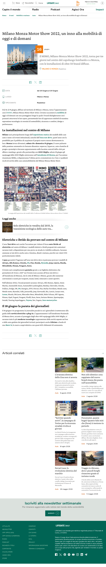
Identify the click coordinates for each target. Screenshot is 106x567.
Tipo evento (10, 103)
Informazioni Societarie (38, 545)
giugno (46, 49)
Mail (30, 539)
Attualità (6, 526)
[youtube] (73, 554)
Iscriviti (51, 513)
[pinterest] (65, 554)
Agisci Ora (78, 9)
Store (18, 3)
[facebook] (56, 554)
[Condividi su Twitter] (35, 82)
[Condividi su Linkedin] (40, 82)
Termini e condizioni (37, 549)
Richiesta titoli (8, 545)
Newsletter (29, 3)
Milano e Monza (50, 69)
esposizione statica (41, 135)
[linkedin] (82, 554)
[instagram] (77, 554)
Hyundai (44, 263)
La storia (32, 536)
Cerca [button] (41, 3)
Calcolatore (7, 552)
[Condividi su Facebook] (30, 82)
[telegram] (86, 554)
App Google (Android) (11, 536)
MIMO (9, 113)
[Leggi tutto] (102, 353)
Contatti (32, 529)
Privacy (32, 542)
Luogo (8, 97)
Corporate (6, 549)
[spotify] (69, 554)
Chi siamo (32, 533)
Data (7, 91)
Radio (35, 9)
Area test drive (46, 137)
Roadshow (62, 69)
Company (32, 526)
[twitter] (60, 554)
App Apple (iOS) (8, 533)
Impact (100, 9)
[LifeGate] (53, 3)
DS (28, 263)
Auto (56, 393)
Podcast (55, 9)
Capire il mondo (11, 9)
